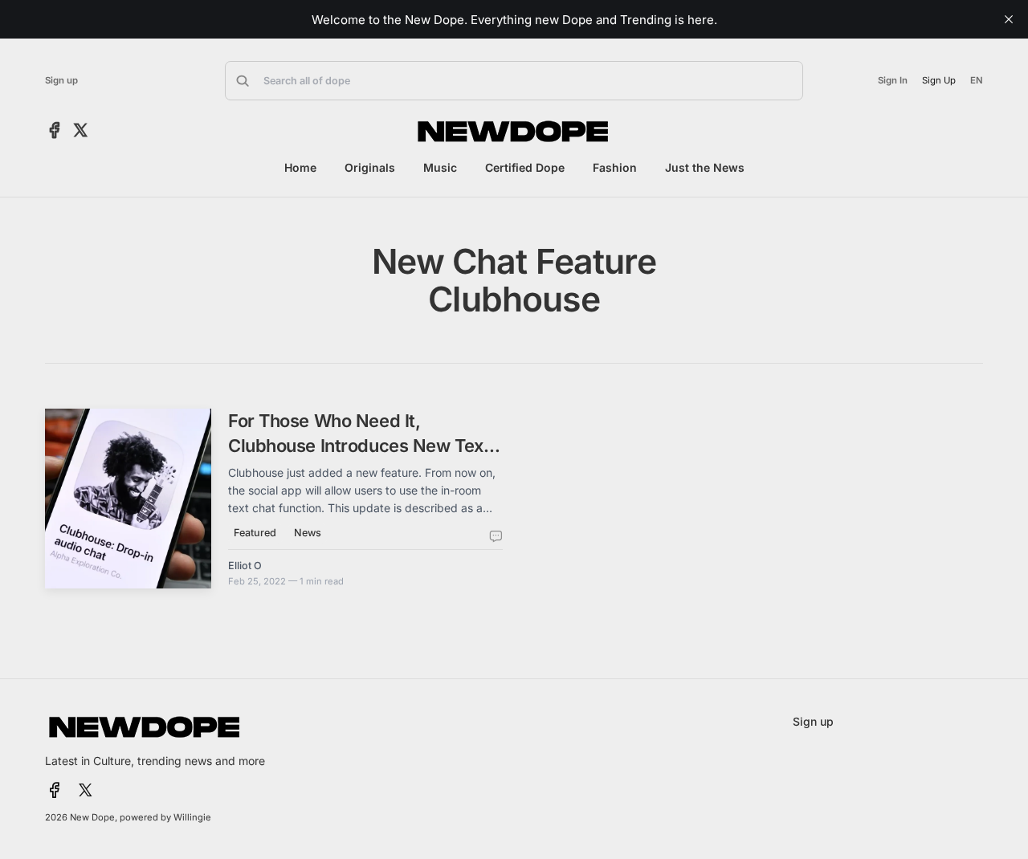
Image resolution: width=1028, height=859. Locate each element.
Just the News (704, 167)
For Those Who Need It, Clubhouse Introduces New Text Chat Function (358, 445)
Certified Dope (525, 167)
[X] (81, 131)
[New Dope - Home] (514, 131)
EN (976, 80)
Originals (370, 167)
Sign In (893, 80)
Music (440, 167)
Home (300, 167)
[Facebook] (54, 131)
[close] (1009, 19)
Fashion (615, 167)
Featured (255, 533)
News (307, 533)
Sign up (61, 80)
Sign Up (939, 80)
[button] (514, 80)
